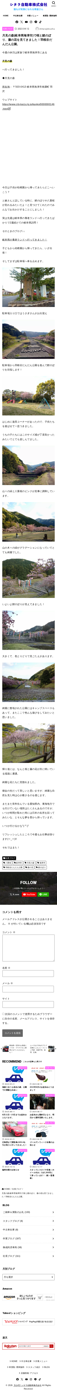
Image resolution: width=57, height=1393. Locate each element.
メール (7, 983)
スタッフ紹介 (34, 1367)
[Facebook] (17, 22)
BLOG (47, 1367)
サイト (6, 998)
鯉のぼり (42, 867)
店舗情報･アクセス (29, 1373)
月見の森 (31, 863)
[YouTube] (26, 22)
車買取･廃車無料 (16, 1367)
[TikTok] (40, 22)
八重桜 (8, 863)
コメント (8, 932)
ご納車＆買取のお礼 (16, 1212)
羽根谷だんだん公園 (13, 867)
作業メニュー (32, 16)
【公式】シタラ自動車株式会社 (27, 1385)
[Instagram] (31, 22)
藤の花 (30, 867)
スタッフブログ (13, 1221)
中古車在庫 (17, 16)
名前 (6, 967)
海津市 (42, 863)
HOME (6, 16)
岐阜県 (19, 863)
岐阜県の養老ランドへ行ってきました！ (24, 239)
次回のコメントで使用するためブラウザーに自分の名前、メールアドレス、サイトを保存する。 (28, 1018)
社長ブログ (8, 29)
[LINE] (35, 22)
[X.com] (21, 22)
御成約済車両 (12, 1247)
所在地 (6, 86)
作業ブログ (12, 1238)
